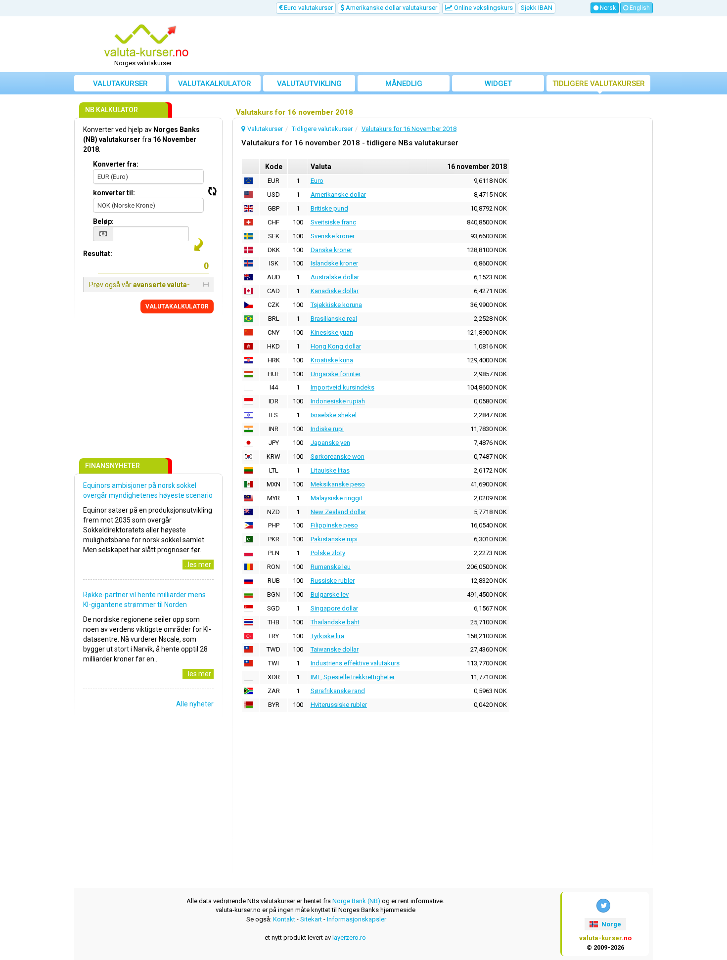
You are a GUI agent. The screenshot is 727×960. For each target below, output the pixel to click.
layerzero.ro (349, 937)
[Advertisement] (436, 44)
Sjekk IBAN (536, 7)
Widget (498, 83)
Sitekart (311, 919)
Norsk (607, 7)
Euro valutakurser (307, 7)
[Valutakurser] (146, 41)
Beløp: (103, 221)
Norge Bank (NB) (356, 901)
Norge (610, 924)
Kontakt (284, 919)
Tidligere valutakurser (598, 83)
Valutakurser (120, 83)
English (639, 7)
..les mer (198, 564)
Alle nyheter (195, 704)
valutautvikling (309, 83)
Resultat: (97, 254)
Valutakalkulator (214, 83)
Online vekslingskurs (483, 7)
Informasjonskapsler (356, 919)
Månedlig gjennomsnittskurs (404, 85)
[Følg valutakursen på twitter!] (603, 906)
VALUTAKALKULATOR (177, 306)
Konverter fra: (115, 164)
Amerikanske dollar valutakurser (390, 7)
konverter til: (114, 193)
